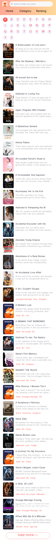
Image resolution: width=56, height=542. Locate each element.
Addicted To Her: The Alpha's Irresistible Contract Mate (30, 337)
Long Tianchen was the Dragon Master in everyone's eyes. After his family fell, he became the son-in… (33, 82)
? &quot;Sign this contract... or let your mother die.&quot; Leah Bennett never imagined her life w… (33, 456)
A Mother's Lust (23, 305)
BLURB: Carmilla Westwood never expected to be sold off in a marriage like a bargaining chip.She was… (32, 472)
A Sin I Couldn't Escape (27, 288)
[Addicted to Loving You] (8, 99)
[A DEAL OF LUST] (8, 489)
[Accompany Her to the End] (8, 197)
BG (23, 315)
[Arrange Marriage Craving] (8, 506)
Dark (35, 299)
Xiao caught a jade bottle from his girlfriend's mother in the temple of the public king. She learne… (33, 163)
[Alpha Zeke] (8, 424)
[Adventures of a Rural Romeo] (8, 262)
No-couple (26, 332)
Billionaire (41, 494)
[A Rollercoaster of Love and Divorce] (8, 51)
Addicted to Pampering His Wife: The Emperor (30, 207)
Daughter (43, 299)
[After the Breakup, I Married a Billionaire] (8, 67)
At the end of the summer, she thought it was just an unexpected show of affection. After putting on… (33, 277)
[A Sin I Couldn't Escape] (8, 294)
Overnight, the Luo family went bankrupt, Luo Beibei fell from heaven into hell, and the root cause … (33, 229)
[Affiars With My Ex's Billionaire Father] (8, 522)
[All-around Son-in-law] (8, 83)
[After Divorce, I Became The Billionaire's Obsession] (8, 392)
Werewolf (20, 445)
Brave (18, 413)
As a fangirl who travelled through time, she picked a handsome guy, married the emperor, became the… (34, 245)
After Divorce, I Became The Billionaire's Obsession (30, 386)
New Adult (20, 380)
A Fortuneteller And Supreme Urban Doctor (30, 175)
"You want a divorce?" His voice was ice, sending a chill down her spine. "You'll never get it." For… (32, 391)
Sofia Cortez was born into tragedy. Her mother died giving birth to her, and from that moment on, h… (34, 293)
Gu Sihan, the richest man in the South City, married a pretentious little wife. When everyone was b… (33, 66)
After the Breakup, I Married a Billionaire (30, 61)
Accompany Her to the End (29, 191)
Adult (18, 315)
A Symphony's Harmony (27, 402)
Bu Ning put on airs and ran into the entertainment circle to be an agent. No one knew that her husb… (33, 50)
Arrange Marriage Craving (28, 500)
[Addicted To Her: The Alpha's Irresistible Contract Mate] (8, 343)
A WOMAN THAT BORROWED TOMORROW (30, 321)
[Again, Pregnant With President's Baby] (8, 116)
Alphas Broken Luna (25, 435)
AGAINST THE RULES (26, 370)
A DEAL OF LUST (24, 483)
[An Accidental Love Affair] (8, 278)
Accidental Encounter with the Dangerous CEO (30, 223)
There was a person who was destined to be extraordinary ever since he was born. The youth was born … (33, 147)
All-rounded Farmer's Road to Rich (30, 158)
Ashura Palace (22, 142)
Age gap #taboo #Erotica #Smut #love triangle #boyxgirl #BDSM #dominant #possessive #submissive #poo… (33, 521)
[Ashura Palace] (8, 148)
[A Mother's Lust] (8, 311)
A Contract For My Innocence (30, 451)
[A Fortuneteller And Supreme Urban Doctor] (8, 181)
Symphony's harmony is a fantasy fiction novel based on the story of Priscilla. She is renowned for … (31, 407)
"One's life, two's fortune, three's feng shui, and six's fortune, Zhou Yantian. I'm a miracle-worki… (33, 180)
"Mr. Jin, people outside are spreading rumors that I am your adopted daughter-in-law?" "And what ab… (33, 212)
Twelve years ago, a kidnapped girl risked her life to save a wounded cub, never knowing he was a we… (33, 358)
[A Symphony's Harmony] (8, 408)
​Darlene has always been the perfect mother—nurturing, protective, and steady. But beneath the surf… (32, 310)
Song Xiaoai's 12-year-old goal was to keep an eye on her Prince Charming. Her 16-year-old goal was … (33, 98)
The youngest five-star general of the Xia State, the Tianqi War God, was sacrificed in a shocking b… (33, 131)
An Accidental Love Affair (28, 272)
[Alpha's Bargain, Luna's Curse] (8, 473)
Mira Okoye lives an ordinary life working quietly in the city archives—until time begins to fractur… (32, 326)
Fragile (34, 445)
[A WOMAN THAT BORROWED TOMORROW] (8, 327)
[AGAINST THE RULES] (8, 376)
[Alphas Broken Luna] (8, 441)
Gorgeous (30, 364)
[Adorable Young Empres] (8, 246)
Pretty (33, 380)
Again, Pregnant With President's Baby (30, 110)
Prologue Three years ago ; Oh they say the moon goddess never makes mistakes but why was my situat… (34, 440)
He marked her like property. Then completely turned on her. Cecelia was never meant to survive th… (33, 423)
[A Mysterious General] (8, 132)
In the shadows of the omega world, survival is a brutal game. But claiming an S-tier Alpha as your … (33, 342)
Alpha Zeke (21, 418)
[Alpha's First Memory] (8, 359)
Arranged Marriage (24, 299)
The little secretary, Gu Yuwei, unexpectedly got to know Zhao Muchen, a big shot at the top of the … (33, 196)
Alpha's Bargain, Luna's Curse (30, 467)
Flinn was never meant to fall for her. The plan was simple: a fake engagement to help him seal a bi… (32, 488)
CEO (28, 348)
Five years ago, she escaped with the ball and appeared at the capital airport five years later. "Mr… (33, 115)
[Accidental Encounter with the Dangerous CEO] (8, 229)
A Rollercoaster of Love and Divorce (30, 45)
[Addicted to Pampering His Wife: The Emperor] (8, 213)
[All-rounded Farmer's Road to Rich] (8, 164)
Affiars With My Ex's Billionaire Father (30, 516)
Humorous (26, 413)
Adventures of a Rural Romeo (30, 256)
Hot (27, 315)
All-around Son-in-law (26, 77)
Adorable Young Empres (27, 240)
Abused (19, 527)
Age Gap (33, 527)
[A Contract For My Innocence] (8, 457)
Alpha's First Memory (26, 353)
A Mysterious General (26, 126)
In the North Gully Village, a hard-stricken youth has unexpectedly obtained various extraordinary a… (31, 261)
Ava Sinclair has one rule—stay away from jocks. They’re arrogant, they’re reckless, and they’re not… (32, 375)
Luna (27, 445)
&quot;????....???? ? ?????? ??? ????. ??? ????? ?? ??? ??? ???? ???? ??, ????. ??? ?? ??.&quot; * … (32, 505)
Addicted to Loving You (27, 93)
